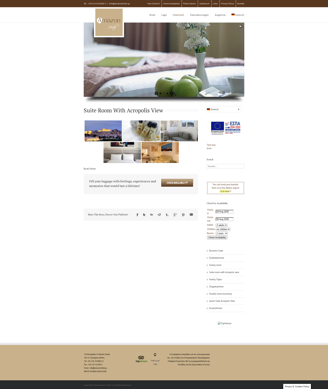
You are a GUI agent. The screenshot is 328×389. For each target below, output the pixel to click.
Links (215, 3)
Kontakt (240, 3)
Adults (210, 224)
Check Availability (171, 3)
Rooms (210, 233)
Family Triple (215, 279)
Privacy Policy (227, 3)
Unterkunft (178, 15)
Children (211, 229)
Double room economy (220, 293)
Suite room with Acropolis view (224, 272)
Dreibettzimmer (216, 257)
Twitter (144, 214)
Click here (224, 191)
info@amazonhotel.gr (119, 3)
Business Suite (216, 250)
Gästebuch (204, 3)
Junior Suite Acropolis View (222, 301)
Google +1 (175, 214)
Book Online (90, 168)
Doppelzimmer (216, 286)
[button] (224, 109)
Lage (164, 15)
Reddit (159, 214)
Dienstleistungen (199, 15)
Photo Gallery (189, 3)
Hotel (152, 15)
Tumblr (167, 214)
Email (191, 214)
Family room (215, 265)
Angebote (220, 15)
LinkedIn (151, 214)
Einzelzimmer (215, 308)
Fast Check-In (153, 3)
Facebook (137, 214)
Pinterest (183, 215)
